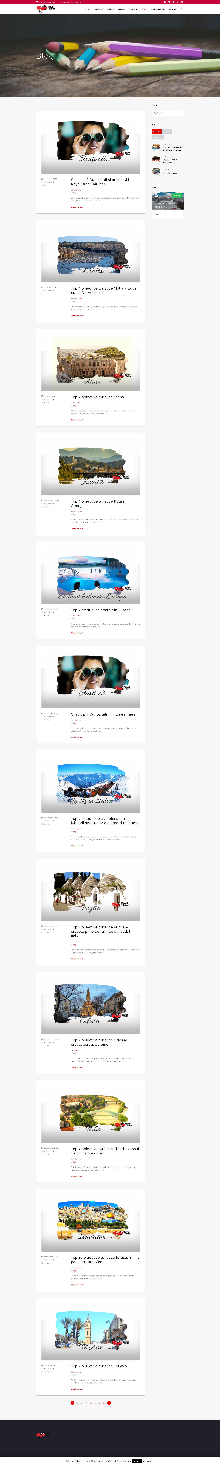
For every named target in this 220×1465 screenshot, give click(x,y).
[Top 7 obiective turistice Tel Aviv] (90, 1331)
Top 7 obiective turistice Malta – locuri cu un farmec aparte (104, 290)
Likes (47, 185)
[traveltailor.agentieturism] (177, 2)
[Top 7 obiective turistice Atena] (90, 362)
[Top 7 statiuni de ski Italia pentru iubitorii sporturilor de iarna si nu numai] (90, 784)
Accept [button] (137, 1461)
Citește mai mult (77, 207)
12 (104, 1402)
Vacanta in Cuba (170, 173)
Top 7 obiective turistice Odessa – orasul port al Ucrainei (100, 1042)
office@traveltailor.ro (47, 2)
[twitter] (169, 2)
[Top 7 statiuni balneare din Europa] (90, 575)
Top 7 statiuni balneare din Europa (101, 610)
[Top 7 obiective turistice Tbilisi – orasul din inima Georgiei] (90, 1114)
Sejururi (164, 203)
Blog (74, 193)
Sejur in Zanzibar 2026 (168, 206)
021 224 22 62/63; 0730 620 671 (72, 2)
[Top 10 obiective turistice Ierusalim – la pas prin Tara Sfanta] (90, 1223)
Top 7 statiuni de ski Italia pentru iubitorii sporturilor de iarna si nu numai (105, 820)
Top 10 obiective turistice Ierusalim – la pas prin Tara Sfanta (105, 1259)
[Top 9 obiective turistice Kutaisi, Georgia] (90, 466)
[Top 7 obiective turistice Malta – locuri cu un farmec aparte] (90, 253)
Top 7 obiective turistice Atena (97, 397)
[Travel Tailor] (173, 2)
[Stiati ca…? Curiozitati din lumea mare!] (90, 679)
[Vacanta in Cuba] (156, 171)
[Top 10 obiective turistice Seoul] (156, 160)
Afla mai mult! (148, 1461)
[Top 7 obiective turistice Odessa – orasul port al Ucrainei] (90, 1005)
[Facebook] (165, 2)
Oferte (157, 203)
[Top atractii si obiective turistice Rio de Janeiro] (156, 147)
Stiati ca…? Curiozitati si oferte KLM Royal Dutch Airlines (101, 182)
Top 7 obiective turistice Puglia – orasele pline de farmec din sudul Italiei (100, 931)
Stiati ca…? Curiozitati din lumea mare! (104, 714)
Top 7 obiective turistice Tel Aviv (99, 1366)
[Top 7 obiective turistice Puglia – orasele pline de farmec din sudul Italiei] (90, 892)
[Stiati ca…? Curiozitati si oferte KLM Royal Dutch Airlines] (90, 145)
